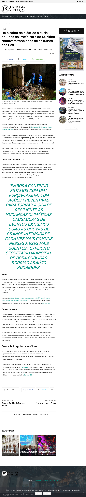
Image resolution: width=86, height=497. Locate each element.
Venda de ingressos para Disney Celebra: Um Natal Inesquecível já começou (47, 452)
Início (3, 24)
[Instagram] (80, 1)
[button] (82, 16)
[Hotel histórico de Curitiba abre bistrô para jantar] (10, 445)
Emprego (71, 107)
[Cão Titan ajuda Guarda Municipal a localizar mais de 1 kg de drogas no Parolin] (63, 119)
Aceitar (38, 493)
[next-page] (6, 459)
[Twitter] (82, 1)
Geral (8, 24)
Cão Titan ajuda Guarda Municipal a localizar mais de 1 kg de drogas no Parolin (76, 121)
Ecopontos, (25, 367)
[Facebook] (77, 1)
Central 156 (46, 303)
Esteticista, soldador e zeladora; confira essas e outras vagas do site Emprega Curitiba (76, 111)
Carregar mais (70, 128)
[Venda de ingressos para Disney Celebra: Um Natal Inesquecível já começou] (47, 445)
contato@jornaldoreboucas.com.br (46, 480)
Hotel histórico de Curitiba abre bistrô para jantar (10, 452)
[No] (83, 492)
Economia (10, 449)
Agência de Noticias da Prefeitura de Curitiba (25, 49)
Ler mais (47, 493)
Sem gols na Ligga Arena (45, 403)
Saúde (28, 449)
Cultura (46, 449)
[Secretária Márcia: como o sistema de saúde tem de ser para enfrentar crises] (29, 445)
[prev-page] (3, 459)
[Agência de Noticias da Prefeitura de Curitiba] (3, 49)
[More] (52, 390)
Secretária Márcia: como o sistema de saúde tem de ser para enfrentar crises (28, 452)
